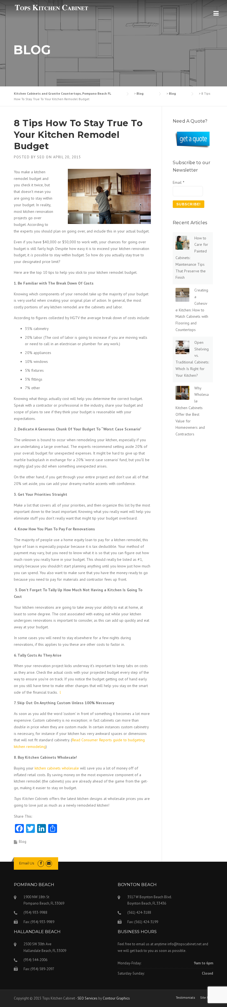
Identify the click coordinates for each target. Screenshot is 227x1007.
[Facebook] (41, 863)
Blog (22, 841)
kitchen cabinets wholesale (57, 768)
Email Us (26, 863)
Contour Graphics (116, 998)
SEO (41, 157)
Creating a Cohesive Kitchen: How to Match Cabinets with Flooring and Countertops (192, 310)
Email (178, 182)
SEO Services (87, 998)
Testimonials (185, 997)
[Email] (49, 863)
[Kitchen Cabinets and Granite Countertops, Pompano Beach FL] (51, 7)
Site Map (206, 997)
